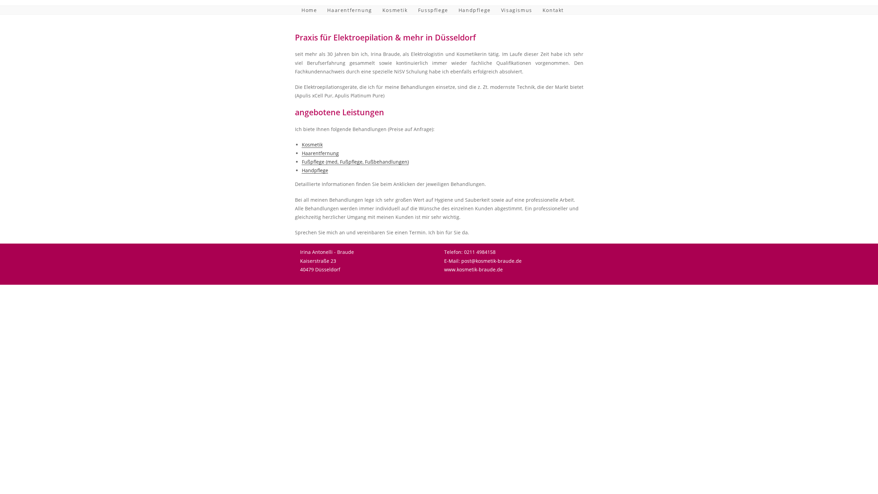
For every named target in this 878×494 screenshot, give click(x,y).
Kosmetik (312, 144)
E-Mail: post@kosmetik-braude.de (483, 261)
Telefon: (453, 252)
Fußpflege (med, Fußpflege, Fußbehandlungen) (355, 161)
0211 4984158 (480, 252)
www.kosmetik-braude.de (473, 269)
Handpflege (315, 170)
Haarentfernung (320, 153)
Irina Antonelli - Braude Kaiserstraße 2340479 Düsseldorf (327, 260)
